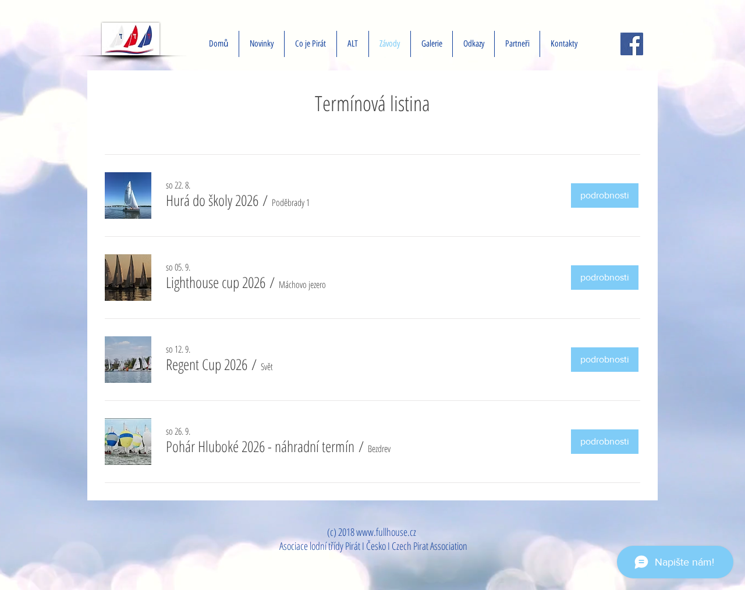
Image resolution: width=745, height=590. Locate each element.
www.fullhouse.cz (386, 532)
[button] (212, 200)
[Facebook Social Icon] (631, 44)
